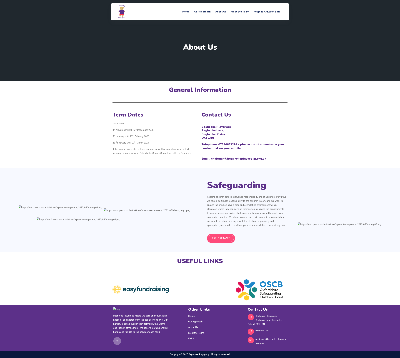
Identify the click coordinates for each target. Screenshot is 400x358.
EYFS (191, 338)
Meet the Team (240, 11)
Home (186, 11)
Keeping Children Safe (267, 11)
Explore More (221, 238)
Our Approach (202, 11)
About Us (220, 11)
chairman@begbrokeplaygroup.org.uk (270, 341)
